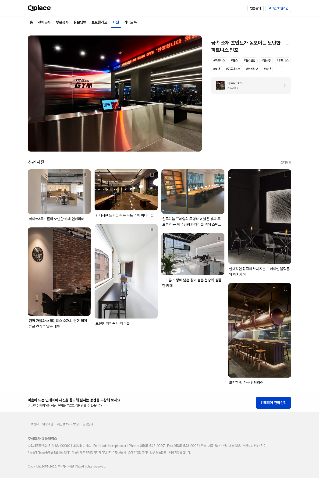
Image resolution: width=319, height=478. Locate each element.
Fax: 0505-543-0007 (182, 446)
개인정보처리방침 (68, 424)
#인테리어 (252, 69)
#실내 (216, 69)
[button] (287, 43)
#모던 (267, 69)
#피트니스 (219, 60)
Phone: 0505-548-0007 (147, 446)
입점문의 (255, 8)
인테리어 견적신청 (273, 402)
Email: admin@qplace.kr (109, 446)
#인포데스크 (233, 69)
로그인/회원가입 (278, 8)
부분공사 (62, 22)
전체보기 (285, 162)
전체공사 (44, 22)
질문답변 (80, 22)
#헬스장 (266, 60)
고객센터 (33, 424)
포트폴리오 (99, 22)
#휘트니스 (282, 60)
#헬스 (234, 60)
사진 (116, 22)
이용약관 (47, 424)
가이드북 (130, 22)
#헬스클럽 (249, 60)
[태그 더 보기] (278, 69)
